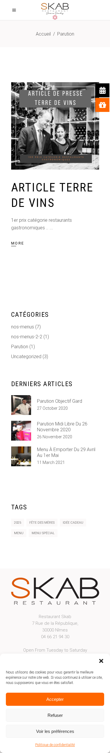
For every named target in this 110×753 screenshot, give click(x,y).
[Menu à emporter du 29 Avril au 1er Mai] (21, 456)
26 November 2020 (54, 436)
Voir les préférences (55, 731)
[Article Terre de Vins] (55, 126)
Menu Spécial (43, 533)
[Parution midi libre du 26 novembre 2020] (21, 431)
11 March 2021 (51, 462)
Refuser (55, 715)
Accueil (43, 34)
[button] (101, 661)
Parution (19, 346)
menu (18, 533)
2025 (17, 523)
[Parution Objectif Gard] (21, 405)
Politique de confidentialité (55, 745)
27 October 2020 (52, 408)
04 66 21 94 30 (55, 636)
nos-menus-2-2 (26, 336)
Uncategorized (26, 356)
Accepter (55, 699)
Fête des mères (42, 523)
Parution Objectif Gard (59, 401)
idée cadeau (73, 523)
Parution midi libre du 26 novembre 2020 (62, 426)
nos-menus (22, 327)
